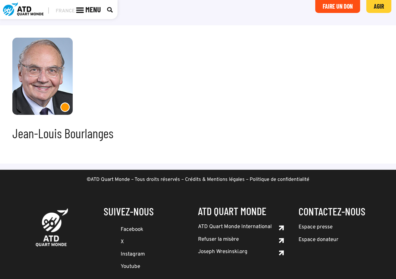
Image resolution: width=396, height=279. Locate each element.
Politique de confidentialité (279, 180)
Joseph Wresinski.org (223, 251)
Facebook (132, 229)
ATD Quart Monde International (235, 226)
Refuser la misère (218, 239)
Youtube (130, 266)
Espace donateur (318, 239)
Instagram (133, 254)
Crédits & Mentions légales (215, 180)
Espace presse (316, 227)
